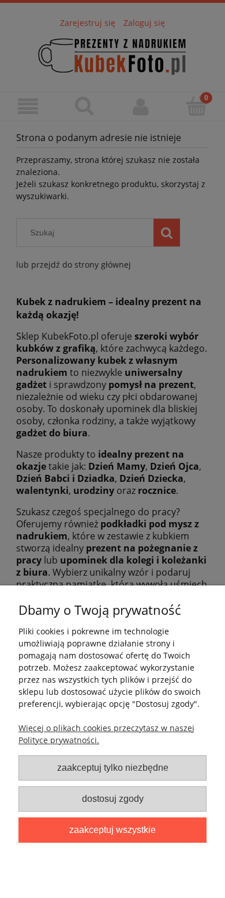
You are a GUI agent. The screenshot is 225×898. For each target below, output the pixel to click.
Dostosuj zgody (113, 798)
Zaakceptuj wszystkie (112, 829)
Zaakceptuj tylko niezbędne (112, 767)
